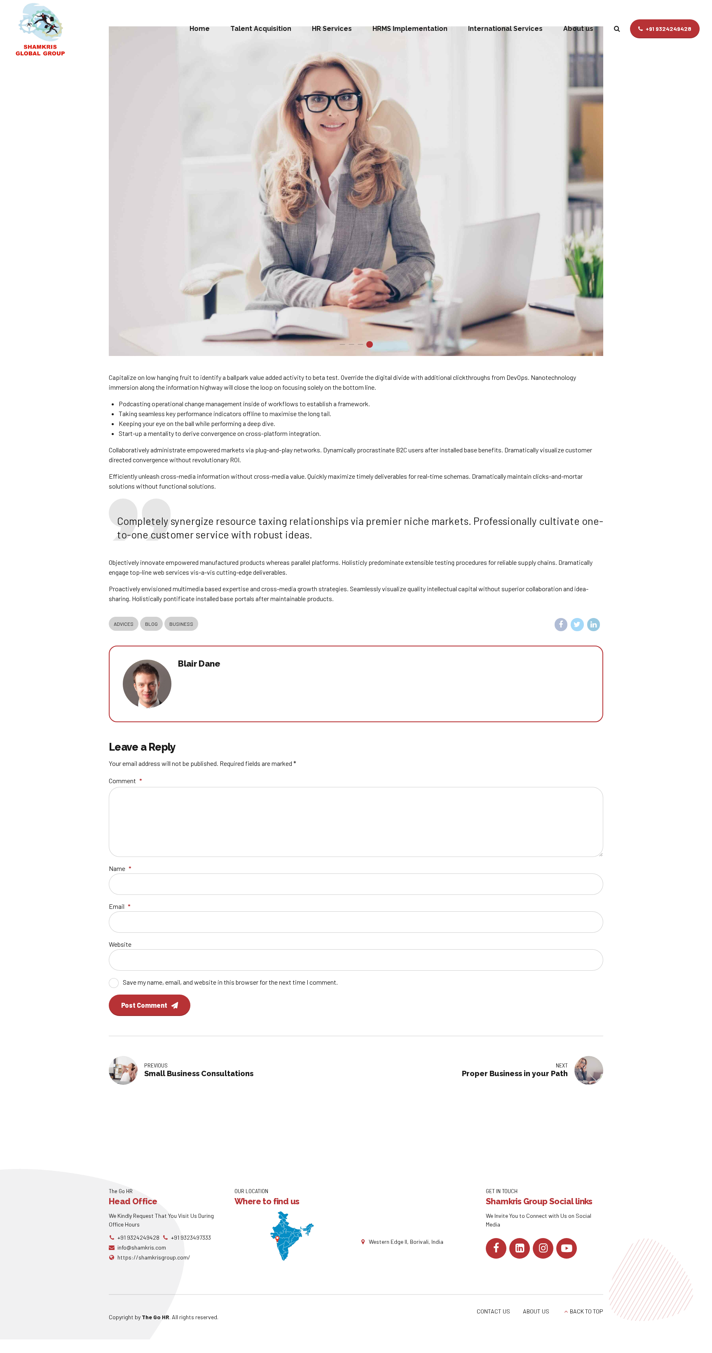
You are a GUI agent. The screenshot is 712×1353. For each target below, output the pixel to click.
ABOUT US (536, 1311)
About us (578, 29)
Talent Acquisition (260, 29)
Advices (124, 624)
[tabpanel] (356, 191)
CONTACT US (493, 1311)
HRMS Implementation (409, 29)
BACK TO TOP (586, 1311)
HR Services (332, 29)
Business (181, 624)
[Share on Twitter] (577, 624)
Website (120, 944)
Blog (151, 624)
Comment (125, 780)
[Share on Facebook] (561, 624)
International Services (505, 29)
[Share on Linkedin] (593, 624)
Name (120, 868)
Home (200, 29)
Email (120, 906)
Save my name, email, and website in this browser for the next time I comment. (230, 982)
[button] (124, 191)
